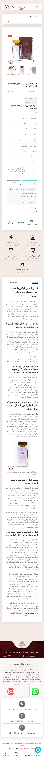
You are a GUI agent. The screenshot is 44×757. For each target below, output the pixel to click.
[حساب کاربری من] (7, 7)
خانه (34, 16)
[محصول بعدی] (7, 21)
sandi (26, 102)
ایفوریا (25, 579)
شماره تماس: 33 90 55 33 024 (22, 721)
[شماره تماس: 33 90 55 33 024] (22, 716)
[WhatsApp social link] (8, 91)
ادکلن (30, 98)
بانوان (36, 306)
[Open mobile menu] (37, 7)
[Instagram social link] (12, 91)
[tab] (35, 282)
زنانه (30, 16)
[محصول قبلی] (11, 21)
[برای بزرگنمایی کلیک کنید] (34, 61)
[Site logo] (22, 7)
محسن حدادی (13, 748)
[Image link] (35, 691)
